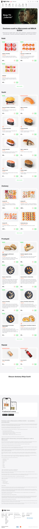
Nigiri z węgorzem (24, 149)
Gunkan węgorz (24, 170)
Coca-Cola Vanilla (6, 360)
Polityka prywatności (5, 526)
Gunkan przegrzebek (6, 128)
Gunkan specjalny (6, 149)
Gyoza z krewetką (6, 301)
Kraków (23, 516)
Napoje (6, 522)
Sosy (6, 523)
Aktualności (3, 515)
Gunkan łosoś (5, 170)
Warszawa (23, 515)
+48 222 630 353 (10, 515)
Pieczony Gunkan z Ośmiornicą (8, 107)
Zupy (6, 518)
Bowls (6, 519)
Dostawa (3, 514)
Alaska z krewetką (6, 53)
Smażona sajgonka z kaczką (26, 254)
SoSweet (4, 75)
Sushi (6, 515)
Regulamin (3, 527)
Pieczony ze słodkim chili (26, 53)
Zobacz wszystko (19, 86)
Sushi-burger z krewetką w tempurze (28, 325)
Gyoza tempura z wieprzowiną (27, 276)
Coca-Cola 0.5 (23, 360)
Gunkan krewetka (24, 128)
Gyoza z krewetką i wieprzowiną (27, 301)
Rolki (6, 514)
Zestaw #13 (23, 201)
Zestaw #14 (4, 223)
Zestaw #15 (4, 201)
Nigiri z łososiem (24, 107)
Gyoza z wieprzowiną (6, 276)
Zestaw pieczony (24, 223)
